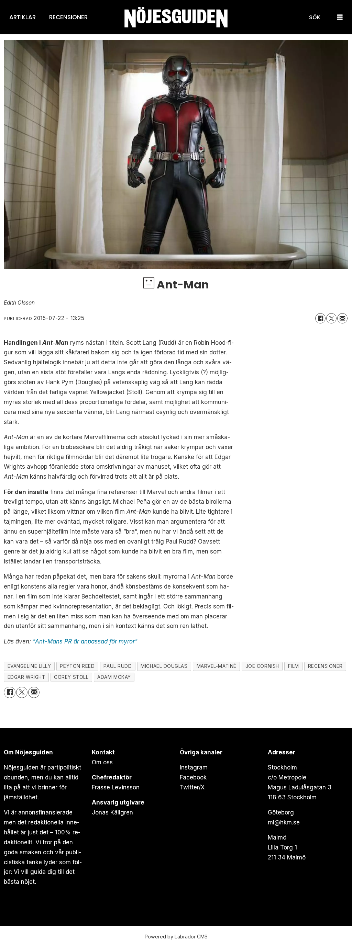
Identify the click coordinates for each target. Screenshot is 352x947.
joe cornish (262, 666)
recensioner (325, 666)
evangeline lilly (29, 666)
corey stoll (71, 677)
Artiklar (22, 17)
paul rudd (117, 666)
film (293, 666)
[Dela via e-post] (342, 318)
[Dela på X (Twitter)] (331, 318)
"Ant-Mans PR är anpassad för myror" (85, 641)
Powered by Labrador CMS (176, 936)
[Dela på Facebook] (320, 318)
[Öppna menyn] (340, 17)
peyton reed (77, 666)
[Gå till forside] (176, 17)
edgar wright (26, 677)
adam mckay (114, 677)
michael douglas (164, 666)
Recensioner (68, 17)
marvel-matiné (216, 666)
